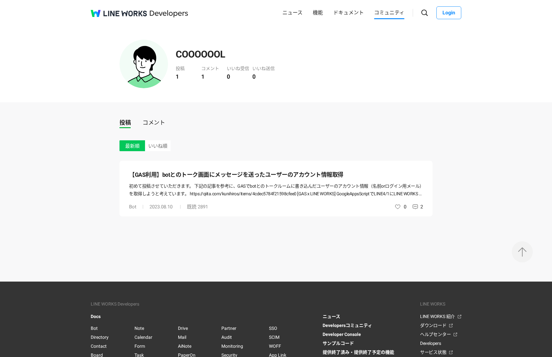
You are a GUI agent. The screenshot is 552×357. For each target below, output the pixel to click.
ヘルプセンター (435, 334)
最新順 (132, 146)
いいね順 (157, 146)
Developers (430, 343)
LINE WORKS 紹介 (437, 316)
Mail (182, 337)
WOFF (275, 346)
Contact (99, 346)
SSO (273, 328)
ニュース (292, 13)
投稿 (125, 122)
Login (448, 13)
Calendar (143, 337)
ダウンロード (433, 325)
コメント (153, 122)
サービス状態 (433, 352)
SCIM (274, 337)
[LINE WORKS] (119, 13)
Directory (100, 337)
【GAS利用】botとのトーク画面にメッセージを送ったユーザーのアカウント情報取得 (236, 174)
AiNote (184, 346)
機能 (318, 13)
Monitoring (232, 346)
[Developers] (169, 14)
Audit (226, 337)
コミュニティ (389, 13)
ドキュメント (348, 13)
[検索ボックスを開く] (425, 13)
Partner (228, 328)
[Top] (522, 251)
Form (139, 346)
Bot (132, 207)
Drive (183, 328)
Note (139, 328)
